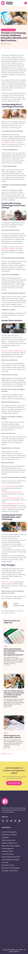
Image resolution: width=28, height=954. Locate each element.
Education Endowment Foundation (12, 492)
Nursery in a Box (8, 582)
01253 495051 (10, 925)
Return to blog (7, 753)
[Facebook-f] (2, 820)
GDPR (6, 300)
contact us (12, 613)
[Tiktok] (15, 820)
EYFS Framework (8, 486)
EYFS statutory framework (9, 142)
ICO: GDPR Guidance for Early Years (13, 498)
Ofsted (6, 200)
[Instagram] (7, 820)
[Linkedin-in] (11, 820)
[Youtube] (19, 820)
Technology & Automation (8, 30)
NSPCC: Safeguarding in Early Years (13, 503)
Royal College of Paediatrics (10, 507)
